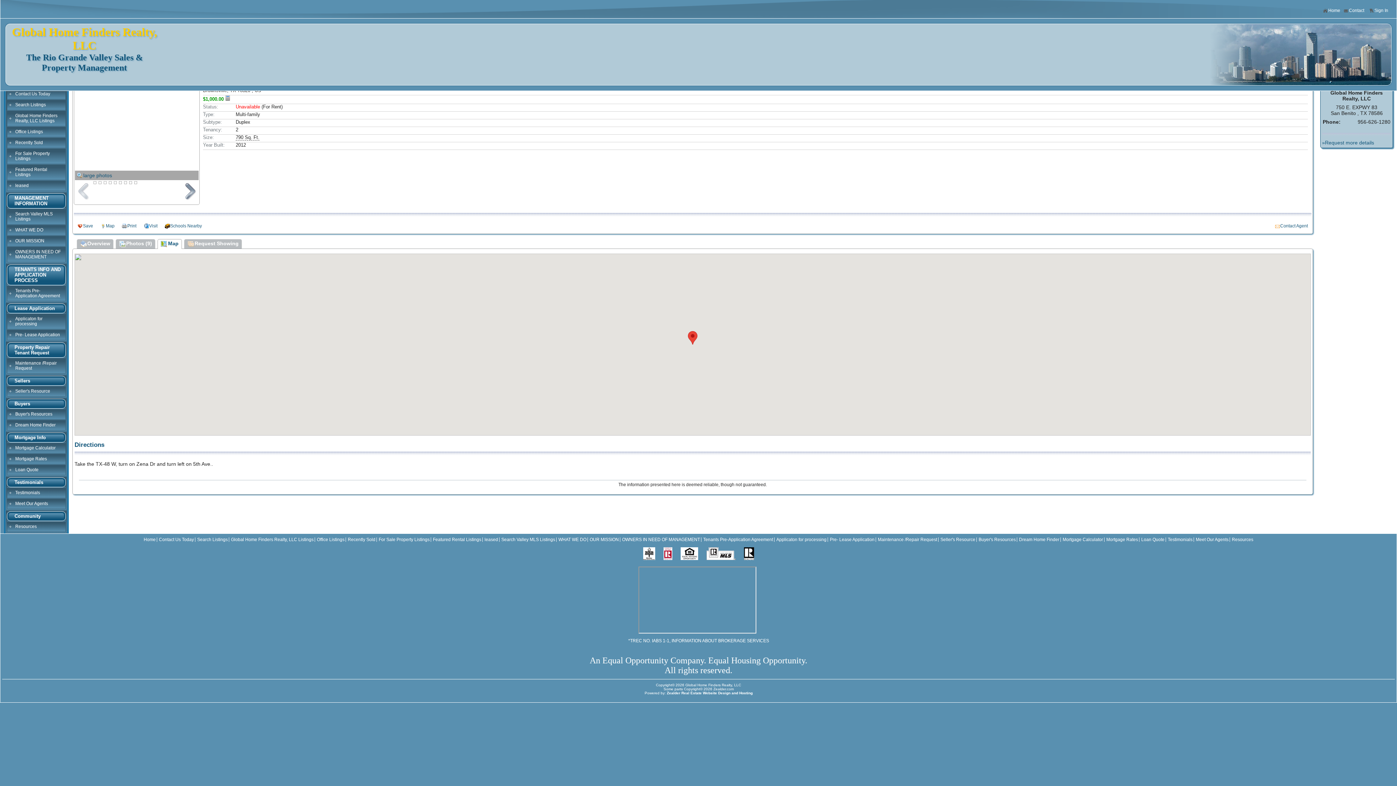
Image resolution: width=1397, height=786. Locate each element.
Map (110, 226)
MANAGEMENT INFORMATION (32, 200)
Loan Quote (27, 469)
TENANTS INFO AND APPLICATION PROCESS (38, 275)
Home (1334, 10)
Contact (1356, 10)
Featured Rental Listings (31, 172)
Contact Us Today (32, 93)
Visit (153, 226)
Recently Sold (29, 142)
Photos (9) (139, 243)
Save (88, 226)
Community (28, 516)
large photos (97, 175)
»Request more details (1348, 143)
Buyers (22, 403)
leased (22, 185)
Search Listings (30, 104)
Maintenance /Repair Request (36, 366)
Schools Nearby (186, 226)
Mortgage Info (30, 437)
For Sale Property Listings (32, 156)
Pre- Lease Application (37, 334)
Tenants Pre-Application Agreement (37, 293)
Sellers (22, 381)
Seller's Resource (32, 391)
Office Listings (29, 131)
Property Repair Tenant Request (32, 350)
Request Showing (217, 243)
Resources (26, 526)
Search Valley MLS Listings (34, 216)
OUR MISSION (29, 240)
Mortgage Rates (31, 458)
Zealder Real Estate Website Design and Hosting (710, 693)
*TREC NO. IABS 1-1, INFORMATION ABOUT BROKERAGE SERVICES (698, 641)
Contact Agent (1294, 226)
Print (131, 226)
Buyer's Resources (33, 414)
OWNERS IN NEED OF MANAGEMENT (38, 254)
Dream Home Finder (35, 425)
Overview (98, 243)
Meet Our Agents (31, 503)
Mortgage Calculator (35, 447)
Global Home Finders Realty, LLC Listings (36, 118)
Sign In (1381, 10)
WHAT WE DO (29, 230)
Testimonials (29, 482)
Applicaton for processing (29, 321)
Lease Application (35, 308)
